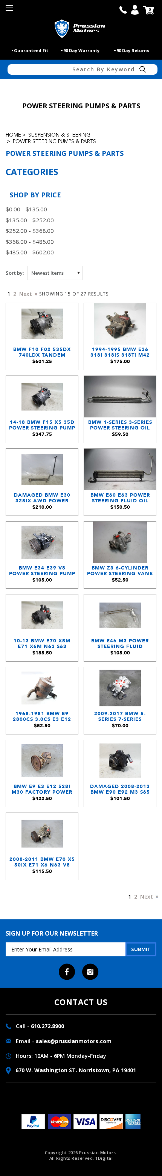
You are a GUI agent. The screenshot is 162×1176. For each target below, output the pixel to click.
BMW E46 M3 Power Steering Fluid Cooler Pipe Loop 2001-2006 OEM (120, 645)
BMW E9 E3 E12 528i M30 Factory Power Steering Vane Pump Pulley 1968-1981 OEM (42, 791)
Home (13, 135)
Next (26, 293)
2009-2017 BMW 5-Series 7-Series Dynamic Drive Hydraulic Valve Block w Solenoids (120, 718)
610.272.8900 (47, 1026)
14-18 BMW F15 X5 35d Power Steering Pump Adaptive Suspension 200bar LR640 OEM (42, 427)
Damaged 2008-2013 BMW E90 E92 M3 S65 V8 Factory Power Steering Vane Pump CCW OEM (120, 791)
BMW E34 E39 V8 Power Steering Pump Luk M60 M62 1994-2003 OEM (42, 572)
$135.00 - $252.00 (30, 220)
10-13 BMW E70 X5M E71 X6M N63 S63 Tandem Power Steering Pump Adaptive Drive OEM (42, 645)
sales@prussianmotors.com (74, 1041)
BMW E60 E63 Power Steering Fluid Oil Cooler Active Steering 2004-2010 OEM (120, 500)
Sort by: (15, 272)
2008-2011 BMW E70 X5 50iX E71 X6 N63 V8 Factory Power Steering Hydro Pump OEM (42, 864)
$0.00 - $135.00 (26, 209)
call (123, 10)
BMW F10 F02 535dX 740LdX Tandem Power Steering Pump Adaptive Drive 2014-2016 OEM (42, 354)
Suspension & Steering (59, 135)
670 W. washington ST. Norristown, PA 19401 (75, 1070)
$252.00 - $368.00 (30, 230)
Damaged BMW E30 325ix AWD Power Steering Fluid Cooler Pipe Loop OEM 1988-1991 (42, 500)
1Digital (104, 1158)
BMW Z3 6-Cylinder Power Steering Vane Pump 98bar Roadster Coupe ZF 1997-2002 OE (120, 572)
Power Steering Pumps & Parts (54, 141)
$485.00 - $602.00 (30, 252)
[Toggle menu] (10, 10)
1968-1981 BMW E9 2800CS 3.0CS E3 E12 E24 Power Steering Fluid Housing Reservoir (42, 718)
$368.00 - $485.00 (30, 241)
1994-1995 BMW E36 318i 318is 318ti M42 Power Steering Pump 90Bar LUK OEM (120, 354)
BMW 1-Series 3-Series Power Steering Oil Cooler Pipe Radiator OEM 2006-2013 (120, 427)
